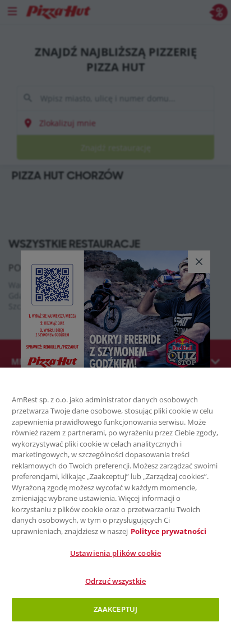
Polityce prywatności (168, 531)
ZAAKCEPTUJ (115, 609)
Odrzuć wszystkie (115, 581)
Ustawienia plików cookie (115, 553)
